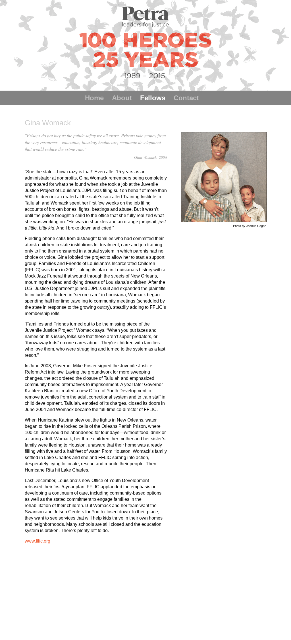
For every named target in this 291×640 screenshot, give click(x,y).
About (122, 98)
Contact (186, 98)
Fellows (152, 98)
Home (94, 98)
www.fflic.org (37, 541)
